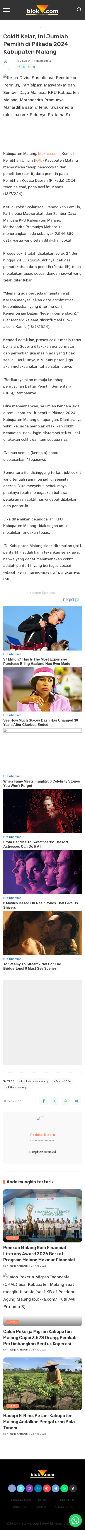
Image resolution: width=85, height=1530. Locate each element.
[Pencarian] (79, 10)
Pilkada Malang (17, 1087)
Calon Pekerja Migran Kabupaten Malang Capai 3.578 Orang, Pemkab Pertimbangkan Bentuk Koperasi (39, 1337)
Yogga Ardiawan (19, 1265)
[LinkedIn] (38, 1488)
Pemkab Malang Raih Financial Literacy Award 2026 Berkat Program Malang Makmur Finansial (39, 1253)
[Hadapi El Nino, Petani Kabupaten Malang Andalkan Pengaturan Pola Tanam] (42, 1383)
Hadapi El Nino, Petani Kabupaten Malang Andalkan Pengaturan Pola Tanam (39, 1421)
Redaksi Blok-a (42, 60)
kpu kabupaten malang (34, 1081)
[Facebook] (19, 67)
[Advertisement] (42, 1022)
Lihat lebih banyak (42, 1140)
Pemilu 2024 (63, 1081)
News (12, 1237)
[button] (75, 1520)
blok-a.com (48, 153)
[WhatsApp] (29, 67)
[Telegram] (33, 67)
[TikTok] (73, 1488)
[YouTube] (47, 1488)
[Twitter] (24, 67)
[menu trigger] (7, 10)
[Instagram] (29, 1488)
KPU (38, 160)
